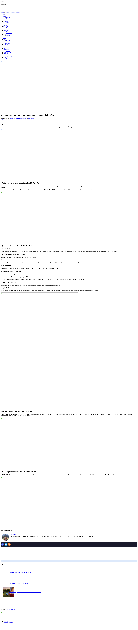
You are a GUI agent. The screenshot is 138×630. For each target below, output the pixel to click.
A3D (5, 555)
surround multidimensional (85, 555)
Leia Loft (24, 555)
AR (8, 555)
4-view (2, 555)
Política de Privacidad (8, 622)
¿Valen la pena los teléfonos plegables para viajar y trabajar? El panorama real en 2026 (24, 577)
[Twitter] (6, 544)
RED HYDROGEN (53, 555)
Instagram (3, 7)
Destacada (18, 118)
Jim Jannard (18, 555)
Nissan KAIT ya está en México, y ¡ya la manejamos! (18, 583)
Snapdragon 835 (75, 555)
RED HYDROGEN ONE (65, 555)
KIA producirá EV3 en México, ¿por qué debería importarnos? (20, 572)
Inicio (4, 618)
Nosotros (5, 621)
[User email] (9, 544)
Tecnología (23, 118)
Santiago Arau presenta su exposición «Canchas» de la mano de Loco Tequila (22, 600)
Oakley (28, 555)
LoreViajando (31, 118)
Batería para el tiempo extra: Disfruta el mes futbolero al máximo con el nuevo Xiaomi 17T (25, 592)
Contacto (5, 620)
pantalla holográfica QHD (36, 555)
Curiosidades (12, 118)
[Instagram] (2, 544)
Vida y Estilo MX (11, 609)
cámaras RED (12, 555)
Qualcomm (45, 555)
